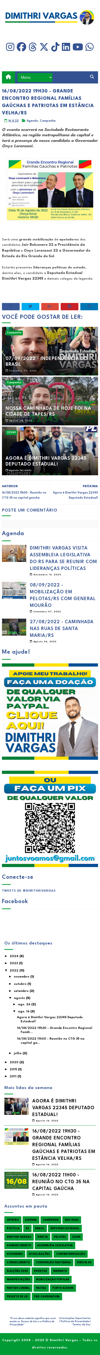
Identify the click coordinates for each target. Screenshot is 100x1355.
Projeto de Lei (17, 1296)
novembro (22, 976)
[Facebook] (21, 47)
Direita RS (84, 1262)
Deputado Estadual (64, 1228)
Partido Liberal (18, 1288)
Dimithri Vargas (19, 1237)
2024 (14, 956)
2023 (14, 963)
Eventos (40, 1271)
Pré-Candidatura (47, 1296)
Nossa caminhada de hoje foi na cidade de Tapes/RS (48, 411)
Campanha (48, 120)
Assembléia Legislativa (55, 1245)
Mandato (60, 1271)
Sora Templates (31, 1328)
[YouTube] (78, 47)
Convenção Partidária (53, 1262)
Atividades (15, 1254)
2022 (14, 970)
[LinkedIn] (66, 47)
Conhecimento (18, 1262)
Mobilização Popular (52, 1279)
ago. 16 (24, 1011)
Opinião (13, 1220)
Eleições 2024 (17, 1271)
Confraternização (70, 1254)
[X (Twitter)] (44, 47)
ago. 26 (24, 1004)
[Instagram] (10, 47)
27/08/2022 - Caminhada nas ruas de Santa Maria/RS (62, 629)
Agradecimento (19, 1245)
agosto (20, 998)
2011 (13, 1076)
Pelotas (60, 1237)
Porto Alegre (63, 1288)
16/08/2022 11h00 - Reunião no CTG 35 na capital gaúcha (61, 1182)
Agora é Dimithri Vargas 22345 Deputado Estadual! (46, 461)
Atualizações (39, 1254)
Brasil (39, 1228)
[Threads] (33, 47)
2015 (14, 1069)
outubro (20, 984)
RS (27, 1228)
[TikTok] (55, 47)
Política (13, 1228)
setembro (22, 991)
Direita (42, 1237)
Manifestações (18, 1279)
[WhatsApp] (89, 47)
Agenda (32, 120)
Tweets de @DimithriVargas (29, 890)
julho (18, 1053)
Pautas (41, 1288)
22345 (11, 432)
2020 (14, 1062)
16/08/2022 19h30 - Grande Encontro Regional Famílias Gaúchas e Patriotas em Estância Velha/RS (63, 1145)
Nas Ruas (72, 1220)
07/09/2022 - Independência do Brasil (47, 362)
